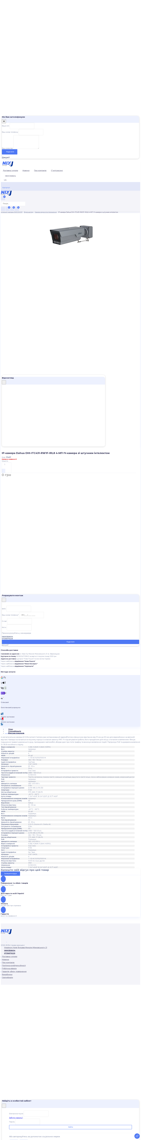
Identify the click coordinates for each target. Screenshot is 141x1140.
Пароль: (12, 1122)
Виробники (7, 975)
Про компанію (40, 171)
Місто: (4, 627)
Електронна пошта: (16, 1114)
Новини (26, 171)
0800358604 (9, 951)
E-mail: (4, 621)
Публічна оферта (9, 969)
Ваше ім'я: (5, 126)
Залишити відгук (10, 873)
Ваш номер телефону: (10, 132)
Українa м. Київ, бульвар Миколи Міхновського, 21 (25, 948)
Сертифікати (7, 977)
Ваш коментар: (7, 148)
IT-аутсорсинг (57, 171)
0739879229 (9, 953)
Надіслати (10, 152)
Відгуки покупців (16, 733)
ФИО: (4, 609)
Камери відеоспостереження (46, 212)
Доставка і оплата (10, 171)
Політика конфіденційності (14, 966)
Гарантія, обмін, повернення (14, 972)
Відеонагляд (28, 212)
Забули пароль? (16, 1118)
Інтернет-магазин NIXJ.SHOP (12, 212)
